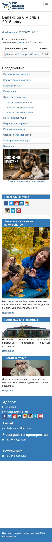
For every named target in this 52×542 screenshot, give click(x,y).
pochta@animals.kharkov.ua (16, 428)
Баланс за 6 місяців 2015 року (22, 54)
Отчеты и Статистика (30, 42)
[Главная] (13, 5)
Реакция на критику (14, 129)
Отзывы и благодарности (17, 134)
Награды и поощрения (15, 123)
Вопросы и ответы (13, 85)
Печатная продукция (14, 117)
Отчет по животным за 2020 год (21, 107)
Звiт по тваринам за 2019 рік (19, 102)
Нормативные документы (17, 80)
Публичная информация (16, 74)
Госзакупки (9, 91)
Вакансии (8, 146)
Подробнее (8, 312)
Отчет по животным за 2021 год (21, 112)
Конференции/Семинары (16, 140)
